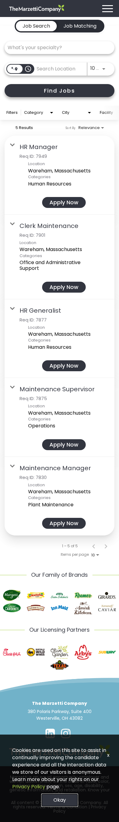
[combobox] (56, 47)
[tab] (36, 26)
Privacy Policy (28, 786)
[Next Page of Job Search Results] (106, 546)
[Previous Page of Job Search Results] (94, 546)
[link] (59, 175)
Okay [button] (59, 800)
